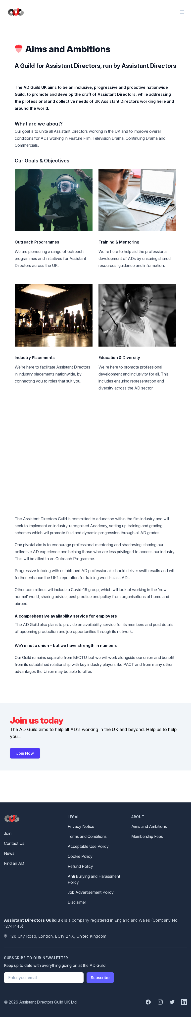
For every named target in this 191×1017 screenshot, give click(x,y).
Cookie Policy (80, 856)
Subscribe (100, 977)
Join (7, 833)
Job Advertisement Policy (91, 892)
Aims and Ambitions (149, 826)
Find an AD (14, 863)
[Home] (15, 12)
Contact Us (14, 843)
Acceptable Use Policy (88, 846)
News (9, 853)
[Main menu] (182, 12)
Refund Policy (80, 866)
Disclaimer (77, 902)
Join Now (25, 753)
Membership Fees (147, 836)
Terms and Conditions (87, 836)
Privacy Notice (81, 826)
